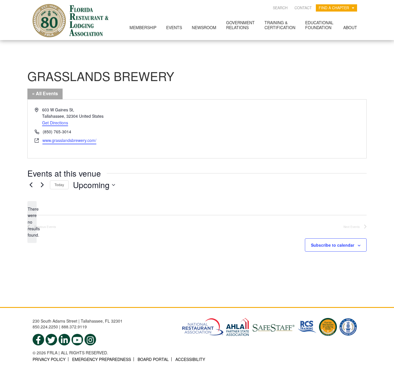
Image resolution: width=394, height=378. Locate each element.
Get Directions (55, 123)
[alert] (32, 222)
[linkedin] (64, 339)
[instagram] (90, 339)
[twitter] (51, 339)
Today (59, 184)
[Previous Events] (30, 184)
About (350, 27)
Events (174, 27)
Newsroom (204, 27)
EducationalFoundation (319, 25)
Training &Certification (279, 25)
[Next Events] (42, 184)
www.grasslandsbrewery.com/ (69, 140)
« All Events (45, 93)
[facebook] (38, 339)
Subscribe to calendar (332, 245)
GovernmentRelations (240, 25)
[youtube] (77, 339)
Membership (143, 27)
